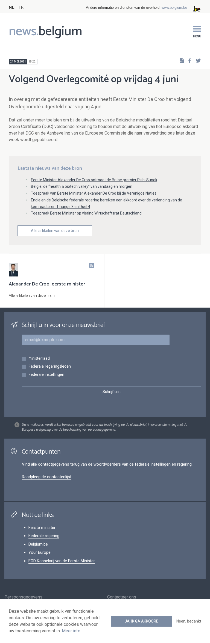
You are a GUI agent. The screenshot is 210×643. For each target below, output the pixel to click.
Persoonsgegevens (23, 597)
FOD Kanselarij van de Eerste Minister (61, 560)
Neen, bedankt (188, 621)
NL (11, 7)
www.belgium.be (174, 7)
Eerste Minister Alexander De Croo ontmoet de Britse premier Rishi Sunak (94, 180)
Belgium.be (38, 544)
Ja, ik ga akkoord (142, 621)
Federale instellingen (46, 375)
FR (21, 7)
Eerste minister (42, 527)
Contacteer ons (121, 597)
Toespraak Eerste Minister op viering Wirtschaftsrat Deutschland (86, 213)
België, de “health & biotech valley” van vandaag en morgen (81, 186)
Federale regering (43, 535)
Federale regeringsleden (49, 367)
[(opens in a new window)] (188, 60)
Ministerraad (39, 359)
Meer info (71, 630)
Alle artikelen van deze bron (55, 230)
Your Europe (39, 552)
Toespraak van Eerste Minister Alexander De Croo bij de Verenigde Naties (93, 193)
